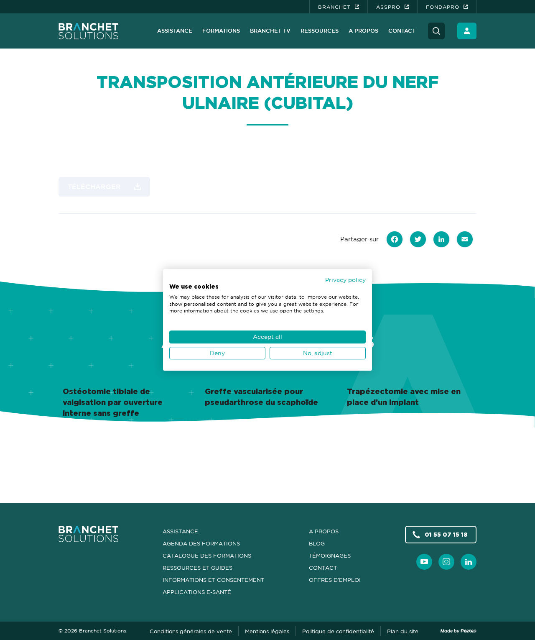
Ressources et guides (197, 568)
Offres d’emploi (335, 580)
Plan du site (402, 631)
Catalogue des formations (207, 555)
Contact (401, 30)
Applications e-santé (197, 592)
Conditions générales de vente (191, 631)
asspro (388, 7)
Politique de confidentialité (338, 631)
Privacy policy (345, 279)
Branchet (334, 7)
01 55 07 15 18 (446, 534)
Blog (317, 543)
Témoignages (330, 555)
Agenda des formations (201, 543)
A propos (363, 30)
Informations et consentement (213, 580)
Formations (221, 30)
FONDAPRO (442, 7)
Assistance (174, 30)
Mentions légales (267, 631)
